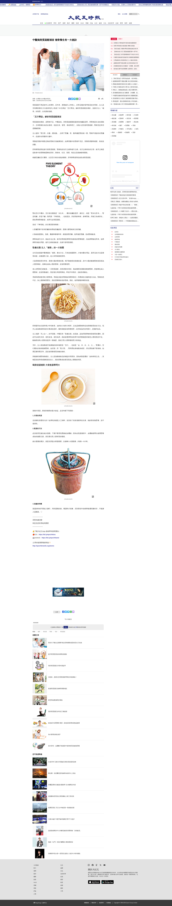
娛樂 (130, 23)
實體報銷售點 (44, 14)
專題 (35, 888)
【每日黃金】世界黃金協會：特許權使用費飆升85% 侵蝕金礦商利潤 (126, 79)
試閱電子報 (36, 14)
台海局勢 (117, 237)
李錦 (134, 125)
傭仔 (120, 125)
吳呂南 (129, 118)
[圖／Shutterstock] (68, 67)
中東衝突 (117, 242)
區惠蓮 (114, 136)
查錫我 (127, 132)
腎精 (51, 631)
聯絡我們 (94, 902)
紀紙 (117, 23)
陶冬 (113, 132)
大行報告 (117, 249)
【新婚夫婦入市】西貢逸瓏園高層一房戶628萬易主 (126, 51)
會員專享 (49, 23)
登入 (65, 627)
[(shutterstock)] (68, 184)
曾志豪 (114, 115)
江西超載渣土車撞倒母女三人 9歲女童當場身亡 (126, 60)
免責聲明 (101, 902)
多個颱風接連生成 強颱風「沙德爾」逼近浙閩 (126, 66)
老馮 (136, 129)
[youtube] (104, 865)
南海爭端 (117, 239)
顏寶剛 (121, 122)
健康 (100, 23)
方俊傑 (136, 115)
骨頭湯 (45, 631)
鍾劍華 (121, 115)
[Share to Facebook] (69, 99)
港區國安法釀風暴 (120, 252)
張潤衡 (127, 125)
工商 (61, 891)
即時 (55, 23)
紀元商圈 (124, 14)
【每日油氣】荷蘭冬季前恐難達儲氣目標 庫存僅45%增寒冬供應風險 (126, 49)
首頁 (41, 23)
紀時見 (116, 232)
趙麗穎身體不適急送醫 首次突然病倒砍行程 (126, 63)
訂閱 (76, 627)
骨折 (56, 631)
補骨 (39, 631)
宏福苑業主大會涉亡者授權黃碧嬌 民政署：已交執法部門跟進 (125, 98)
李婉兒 (121, 129)
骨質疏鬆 (62, 631)
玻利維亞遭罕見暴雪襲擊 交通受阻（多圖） (126, 68)
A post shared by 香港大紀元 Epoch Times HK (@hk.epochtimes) (130, 181)
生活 (95, 23)
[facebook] (92, 865)
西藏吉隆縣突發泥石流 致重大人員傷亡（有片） (125, 84)
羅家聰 (136, 118)
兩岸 (68, 23)
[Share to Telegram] (74, 99)
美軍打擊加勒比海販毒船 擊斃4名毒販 (124, 46)
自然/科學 (111, 23)
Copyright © (117, 902)
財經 (77, 23)
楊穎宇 (129, 122)
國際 (72, 23)
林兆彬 (114, 125)
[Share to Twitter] (72, 99)
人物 (35, 894)
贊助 (119, 14)
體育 (121, 23)
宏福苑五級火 (118, 259)
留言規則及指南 (35, 622)
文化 (104, 23)
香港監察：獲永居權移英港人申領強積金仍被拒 (126, 101)
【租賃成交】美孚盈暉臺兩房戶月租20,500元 (126, 54)
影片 (35, 868)
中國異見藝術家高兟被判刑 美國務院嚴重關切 (126, 57)
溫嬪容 (120, 132)
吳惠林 (114, 129)
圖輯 (61, 888)
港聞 (64, 23)
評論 (91, 23)
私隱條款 (108, 902)
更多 (134, 132)
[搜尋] (138, 14)
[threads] (96, 865)
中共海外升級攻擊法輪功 (121, 257)
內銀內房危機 (118, 247)
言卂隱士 (129, 129)
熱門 (59, 23)
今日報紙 (36, 865)
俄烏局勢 (117, 244)
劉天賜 (129, 115)
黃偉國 (114, 122)
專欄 (86, 23)
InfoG (82, 23)
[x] (100, 865)
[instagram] (88, 865)
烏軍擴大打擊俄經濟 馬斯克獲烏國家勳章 (125, 43)
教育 (126, 23)
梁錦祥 (121, 118)
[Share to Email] (79, 99)
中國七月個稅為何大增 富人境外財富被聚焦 (126, 87)
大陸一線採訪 (118, 254)
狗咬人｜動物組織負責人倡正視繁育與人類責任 (126, 90)
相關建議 (86, 902)
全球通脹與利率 (119, 234)
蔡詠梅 (136, 122)
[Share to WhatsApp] (77, 99)
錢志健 (114, 118)
